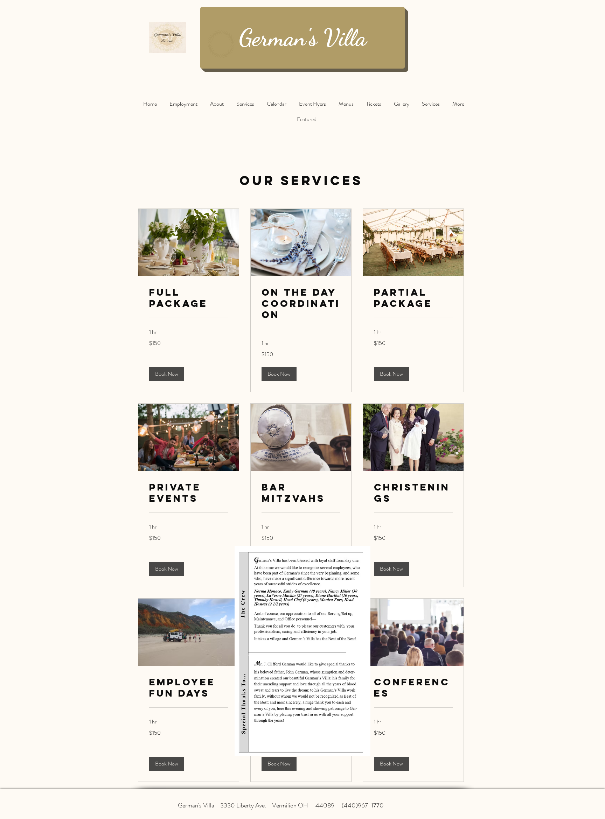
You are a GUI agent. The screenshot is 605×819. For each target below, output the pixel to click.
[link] (188, 298)
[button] (166, 374)
